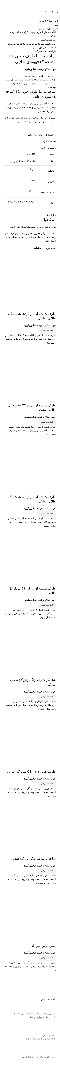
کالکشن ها (45, 44)
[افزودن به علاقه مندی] (36, 308)
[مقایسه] (52, 308)
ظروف (14, 79)
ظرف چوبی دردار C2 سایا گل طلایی (31, 771)
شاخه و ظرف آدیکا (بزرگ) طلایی (33, 858)
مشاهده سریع (44, 308)
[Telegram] (51, 1068)
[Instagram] (43, 1068)
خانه (53, 44)
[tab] (44, 83)
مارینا (37, 44)
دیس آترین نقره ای (43, 946)
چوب (21, 79)
